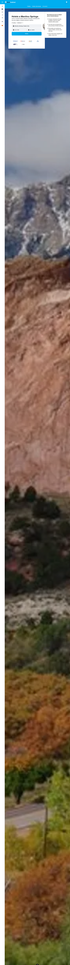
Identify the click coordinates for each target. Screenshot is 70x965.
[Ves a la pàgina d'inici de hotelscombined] (10, 2)
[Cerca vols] (2, 6)
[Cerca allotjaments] (2, 9)
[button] (2, 2)
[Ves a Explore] (2, 17)
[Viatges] (2, 21)
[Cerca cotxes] (2, 12)
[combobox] (17, 22)
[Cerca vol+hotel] (2, 15)
